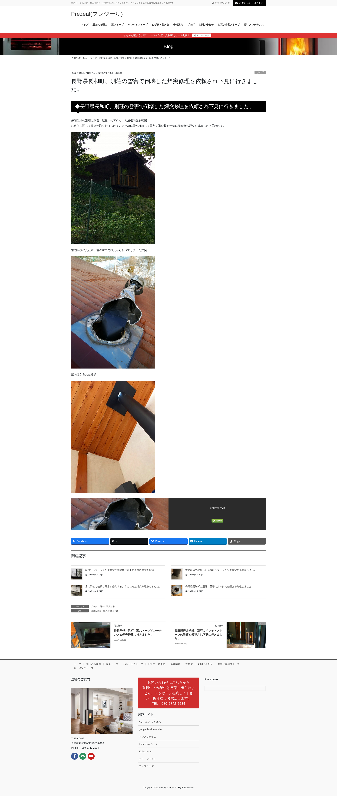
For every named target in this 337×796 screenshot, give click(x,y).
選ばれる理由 (93, 664)
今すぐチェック (201, 35)
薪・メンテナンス (83, 668)
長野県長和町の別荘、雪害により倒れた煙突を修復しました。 (219, 586)
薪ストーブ (112, 664)
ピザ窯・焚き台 (156, 664)
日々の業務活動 (107, 606)
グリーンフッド (147, 758)
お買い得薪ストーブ (229, 664)
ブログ (260, 72)
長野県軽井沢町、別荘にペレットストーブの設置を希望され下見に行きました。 (198, 634)
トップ (77, 664)
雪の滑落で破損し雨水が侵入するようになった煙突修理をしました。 (123, 586)
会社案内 (175, 664)
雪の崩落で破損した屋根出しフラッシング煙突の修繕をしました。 (222, 570)
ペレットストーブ (133, 664)
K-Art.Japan (145, 751)
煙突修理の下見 (110, 610)
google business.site (150, 729)
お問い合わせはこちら (251, 3)
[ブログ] (90, 634)
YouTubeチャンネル (150, 722)
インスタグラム (147, 736)
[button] (168, 693)
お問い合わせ (205, 664)
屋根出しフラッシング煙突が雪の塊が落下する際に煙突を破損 (119, 570)
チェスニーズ (146, 766)
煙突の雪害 (96, 610)
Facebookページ (148, 744)
